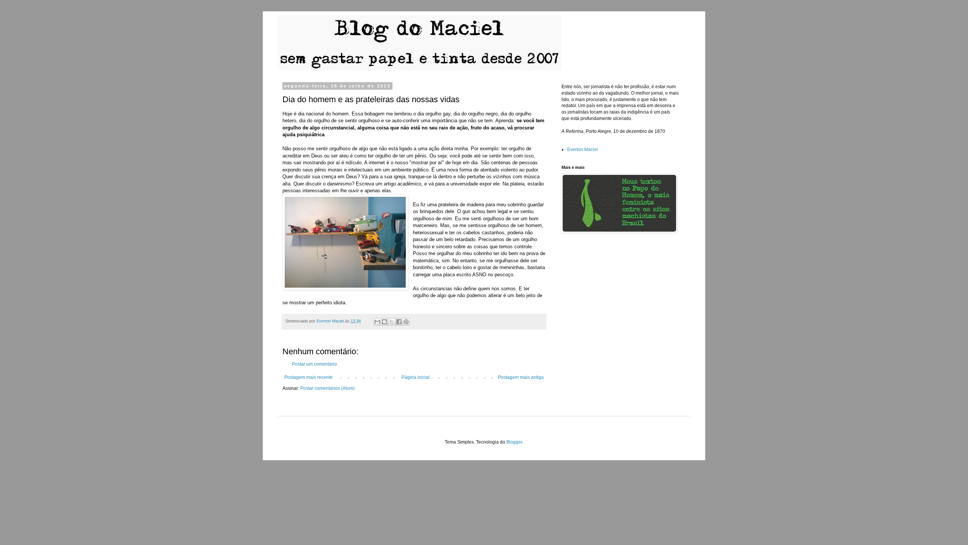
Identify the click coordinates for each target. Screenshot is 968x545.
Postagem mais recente (308, 377)
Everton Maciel (582, 149)
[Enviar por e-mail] (377, 321)
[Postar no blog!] (384, 321)
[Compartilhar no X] (392, 321)
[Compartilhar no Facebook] (399, 321)
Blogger (514, 442)
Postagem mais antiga (521, 377)
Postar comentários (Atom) (327, 388)
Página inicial (416, 377)
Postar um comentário (314, 364)
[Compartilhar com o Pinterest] (406, 321)
